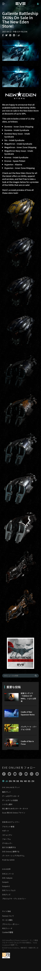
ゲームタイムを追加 (10, 800)
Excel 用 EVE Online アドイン (13, 812)
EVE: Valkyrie (7, 878)
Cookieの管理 (7, 932)
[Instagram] (31, 774)
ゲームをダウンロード (10, 796)
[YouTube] (15, 774)
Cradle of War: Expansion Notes (28, 713)
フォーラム (6, 839)
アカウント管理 (8, 826)
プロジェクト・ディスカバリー (14, 898)
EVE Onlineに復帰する (10, 851)
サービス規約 (7, 920)
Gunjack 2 (6, 886)
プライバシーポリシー (10, 924)
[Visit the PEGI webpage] (6, 955)
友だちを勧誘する (9, 847)
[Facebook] (4, 774)
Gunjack (5, 882)
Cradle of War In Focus (27, 742)
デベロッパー (7, 843)
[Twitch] (20, 774)
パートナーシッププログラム (13, 855)
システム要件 (7, 804)
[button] (38, 4)
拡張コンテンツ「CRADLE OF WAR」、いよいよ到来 (28, 697)
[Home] (20, 5)
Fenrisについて (8, 916)
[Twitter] (9, 774)
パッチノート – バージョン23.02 (29, 728)
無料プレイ (6, 792)
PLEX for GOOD (8, 860)
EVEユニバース (8, 874)
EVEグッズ (6, 894)
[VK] (37, 774)
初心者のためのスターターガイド (15, 808)
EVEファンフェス (9, 890)
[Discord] (26, 774)
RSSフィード (7, 928)
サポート (5, 831)
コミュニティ (7, 835)
